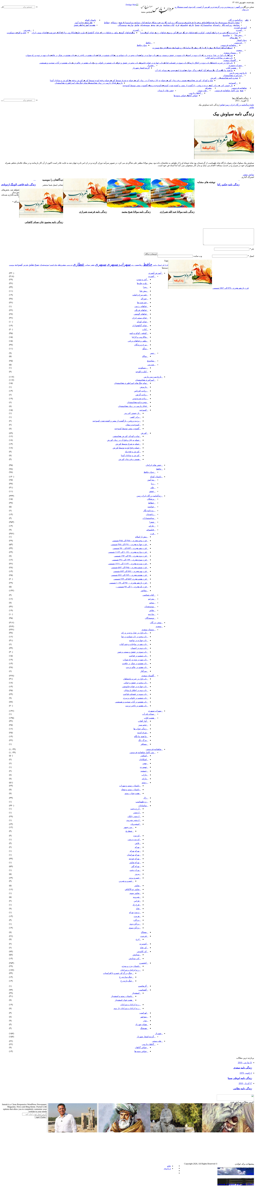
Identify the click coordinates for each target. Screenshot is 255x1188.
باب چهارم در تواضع (147, 55)
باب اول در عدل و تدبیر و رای (213, 55)
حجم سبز (171, 70)
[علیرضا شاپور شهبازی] (73, 1132)
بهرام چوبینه (134, 858)
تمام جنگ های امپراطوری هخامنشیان (71, 83)
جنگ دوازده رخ (125, 977)
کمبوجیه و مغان (154, 85)
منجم (198, 22)
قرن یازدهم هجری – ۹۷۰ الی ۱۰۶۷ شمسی (128, 583)
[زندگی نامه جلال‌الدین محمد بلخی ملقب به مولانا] (124, 1132)
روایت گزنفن (141, 395)
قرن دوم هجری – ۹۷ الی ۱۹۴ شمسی (130, 556)
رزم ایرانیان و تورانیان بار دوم (126, 1008)
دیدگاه (15, 202)
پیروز (137, 874)
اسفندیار (135, 993)
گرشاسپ (142, 986)
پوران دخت (134, 870)
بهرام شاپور (134, 862)
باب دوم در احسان (193, 55)
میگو (145, 348)
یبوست (11, 265)
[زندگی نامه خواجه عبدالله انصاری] (228, 1132)
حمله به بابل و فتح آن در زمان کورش (149, 80)
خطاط (209, 22)
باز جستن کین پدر (225, 85)
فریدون (162, 48)
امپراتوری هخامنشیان (232, 75)
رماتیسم (139, 265)
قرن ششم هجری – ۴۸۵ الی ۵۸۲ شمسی (129, 567)
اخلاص (250, 1173)
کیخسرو (143, 963)
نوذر (145, 1020)
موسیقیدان (222, 22)
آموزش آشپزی (240, 28)
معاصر (144, 590)
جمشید (230, 48)
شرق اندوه (179, 70)
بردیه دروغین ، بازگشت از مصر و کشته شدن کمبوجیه (184, 85)
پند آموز (78, 22)
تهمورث (155, 48)
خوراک (179, 33)
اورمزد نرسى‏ (133, 839)
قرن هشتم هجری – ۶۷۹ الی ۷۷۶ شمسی (129, 575)
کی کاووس (142, 951)
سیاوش (136, 954)
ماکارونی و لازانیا (67, 33)
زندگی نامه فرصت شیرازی (93, 211)
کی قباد (143, 947)
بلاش (137, 843)
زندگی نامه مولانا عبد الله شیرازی (177, 211)
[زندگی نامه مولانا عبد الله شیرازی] (173, 207)
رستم (196, 48)
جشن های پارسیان (166, 90)
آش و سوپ (171, 33)
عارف (193, 22)
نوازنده (215, 22)
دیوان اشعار (242, 40)
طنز (152, 487)
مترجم (161, 22)
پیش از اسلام (141, 537)
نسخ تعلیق (34, 264)
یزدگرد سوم (134, 928)
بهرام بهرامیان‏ (133, 855)
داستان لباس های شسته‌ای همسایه (235, 1184)
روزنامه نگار (169, 22)
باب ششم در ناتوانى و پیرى (103, 63)
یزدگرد (136, 920)
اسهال (159, 265)
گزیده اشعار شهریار (141, 68)
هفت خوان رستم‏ (132, 793)
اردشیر (136, 812)
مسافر (209, 70)
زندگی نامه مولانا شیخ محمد (136, 211)
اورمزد (136, 835)
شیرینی (27, 30)
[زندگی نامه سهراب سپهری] (176, 1161)
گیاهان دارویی (195, 93)
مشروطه (62, 265)
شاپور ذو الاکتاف (132, 889)
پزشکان (154, 22)
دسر (152, 353)
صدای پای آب (161, 70)
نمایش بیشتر (248, 174)
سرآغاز (229, 55)
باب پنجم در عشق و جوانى (126, 63)
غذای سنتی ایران (39, 33)
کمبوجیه (232, 83)
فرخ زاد (136, 905)
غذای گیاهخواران (92, 33)
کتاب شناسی (139, 22)
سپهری (100, 264)
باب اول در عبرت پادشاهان (221, 63)
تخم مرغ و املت (218, 33)
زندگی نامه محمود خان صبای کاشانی (44, 222)
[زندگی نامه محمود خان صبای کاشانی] (41, 217)
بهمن (144, 763)
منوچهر (143, 1017)
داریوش (119, 83)
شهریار (150, 65)
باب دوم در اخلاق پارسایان (197, 63)
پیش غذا (238, 35)
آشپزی (239, 30)
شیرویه (136, 897)
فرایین (136, 901)
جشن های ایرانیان (153, 465)
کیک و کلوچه (20, 33)
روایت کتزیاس (140, 391)
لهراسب (143, 1013)
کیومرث (143, 944)
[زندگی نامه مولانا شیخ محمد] (129, 207)
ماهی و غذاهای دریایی (108, 33)
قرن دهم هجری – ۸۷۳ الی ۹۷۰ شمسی (130, 548)
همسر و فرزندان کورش (175, 80)
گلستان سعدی (229, 60)
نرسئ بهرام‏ (134, 912)
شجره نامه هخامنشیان (228, 78)
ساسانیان (186, 48)
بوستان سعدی (230, 53)
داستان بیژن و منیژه (130, 966)
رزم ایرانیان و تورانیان (129, 970)
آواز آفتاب (201, 70)
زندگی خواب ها (190, 70)
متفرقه (208, 88)
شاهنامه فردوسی (228, 45)
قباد (137, 908)
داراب (206, 48)
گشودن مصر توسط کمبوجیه (135, 85)
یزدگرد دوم (134, 924)
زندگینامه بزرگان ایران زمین (237, 105)
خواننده (148, 22)
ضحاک (168, 48)
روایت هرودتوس (139, 398)
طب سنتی (202, 90)
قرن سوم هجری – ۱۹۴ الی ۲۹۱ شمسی (129, 560)
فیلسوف (187, 22)
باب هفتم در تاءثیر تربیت (84, 55)
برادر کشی (212, 85)
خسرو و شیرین (125, 881)
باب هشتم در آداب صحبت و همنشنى (55, 63)
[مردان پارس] (163, 15)
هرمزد (136, 916)
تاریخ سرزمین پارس (238, 73)
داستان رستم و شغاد (130, 789)
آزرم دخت (134, 809)
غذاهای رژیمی (160, 33)
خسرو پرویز (134, 878)
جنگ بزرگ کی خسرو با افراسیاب (117, 973)
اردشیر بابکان (133, 816)
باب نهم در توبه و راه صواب (37, 55)
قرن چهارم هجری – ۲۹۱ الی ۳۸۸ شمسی (129, 544)
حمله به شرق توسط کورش (121, 80)
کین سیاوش (134, 958)
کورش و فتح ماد (75, 80)
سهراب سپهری (235, 65)
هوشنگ (143, 1028)
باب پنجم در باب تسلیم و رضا (125, 55)
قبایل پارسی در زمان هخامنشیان (101, 83)
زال (145, 798)
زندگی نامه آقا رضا (240, 98)
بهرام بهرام (134, 851)
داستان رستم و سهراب (129, 786)
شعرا (237, 22)
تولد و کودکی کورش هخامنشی (199, 80)
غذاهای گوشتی (124, 33)
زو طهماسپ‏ (176, 48)
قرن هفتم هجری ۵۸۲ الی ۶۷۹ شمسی (130, 579)
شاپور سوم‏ (134, 893)
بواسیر (155, 265)
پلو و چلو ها (80, 33)
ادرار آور (165, 265)
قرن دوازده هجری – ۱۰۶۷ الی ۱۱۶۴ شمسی (127, 552)
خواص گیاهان (192, 95)
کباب (144, 329)
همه (120, 22)
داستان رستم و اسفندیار (121, 996)
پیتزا (142, 33)
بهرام (137, 847)
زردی (133, 265)
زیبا (152, 484)
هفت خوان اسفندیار (123, 1000)
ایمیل (251, 256)
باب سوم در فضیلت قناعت (174, 63)
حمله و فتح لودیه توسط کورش (96, 80)
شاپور (136, 885)
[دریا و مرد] (140, 1161)
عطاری (78, 264)
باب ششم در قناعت (104, 55)
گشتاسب (143, 990)
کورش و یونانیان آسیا (59, 80)
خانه (252, 105)
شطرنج (129, 831)
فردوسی (238, 43)
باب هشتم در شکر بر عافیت (61, 55)
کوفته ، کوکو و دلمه (202, 33)
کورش (213, 78)
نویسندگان (179, 22)
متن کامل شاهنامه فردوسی (226, 90)
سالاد (232, 38)
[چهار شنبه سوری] (104, 1161)
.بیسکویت (11, 33)
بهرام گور (135, 866)
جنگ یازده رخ (126, 981)
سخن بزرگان (155, 622)
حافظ (148, 43)
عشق (86, 22)
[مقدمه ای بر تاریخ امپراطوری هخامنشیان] (228, 1151)
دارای (201, 48)
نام (252, 249)
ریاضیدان (231, 22)
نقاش (203, 22)
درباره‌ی (167, 1168)
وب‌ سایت (197, 256)
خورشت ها (51, 33)
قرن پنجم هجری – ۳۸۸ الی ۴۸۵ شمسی (129, 540)
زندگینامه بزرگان (235, 20)
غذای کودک (149, 33)
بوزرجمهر (128, 827)
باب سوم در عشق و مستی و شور (170, 55)
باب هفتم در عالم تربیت (81, 63)
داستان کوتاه (90, 20)
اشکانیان (216, 48)
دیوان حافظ (142, 45)
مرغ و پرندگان (232, 33)
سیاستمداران (127, 22)
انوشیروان (134, 824)
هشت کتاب (231, 68)
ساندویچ (226, 35)
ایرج (137, 939)
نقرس (25, 265)
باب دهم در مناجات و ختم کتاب (219, 58)
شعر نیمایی (89, 265)
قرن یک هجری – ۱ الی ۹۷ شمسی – (131, 587)
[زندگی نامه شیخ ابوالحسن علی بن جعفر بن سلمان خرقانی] (176, 1132)
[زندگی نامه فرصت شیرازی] (85, 207)
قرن (177, 25)
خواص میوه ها (180, 95)
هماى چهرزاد (141, 1024)
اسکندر (223, 48)
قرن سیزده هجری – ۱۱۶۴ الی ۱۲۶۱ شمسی (127, 563)
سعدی (239, 50)
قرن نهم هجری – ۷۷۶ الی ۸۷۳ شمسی (130, 571)
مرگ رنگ (216, 70)
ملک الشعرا (53, 265)
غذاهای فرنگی (188, 33)
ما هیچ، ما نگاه (226, 70)
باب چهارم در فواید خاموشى (150, 63)
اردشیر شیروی (132, 820)
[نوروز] (52, 1161)
